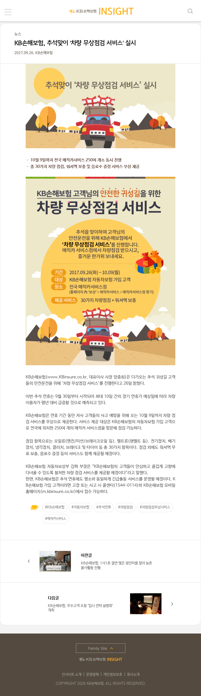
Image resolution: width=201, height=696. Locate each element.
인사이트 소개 (71, 674)
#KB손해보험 (54, 507)
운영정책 (92, 674)
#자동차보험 (80, 507)
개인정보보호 (112, 674)
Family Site (97, 648)
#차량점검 (125, 507)
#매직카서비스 (55, 519)
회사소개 (133, 674)
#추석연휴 (103, 507)
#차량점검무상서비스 (155, 507)
